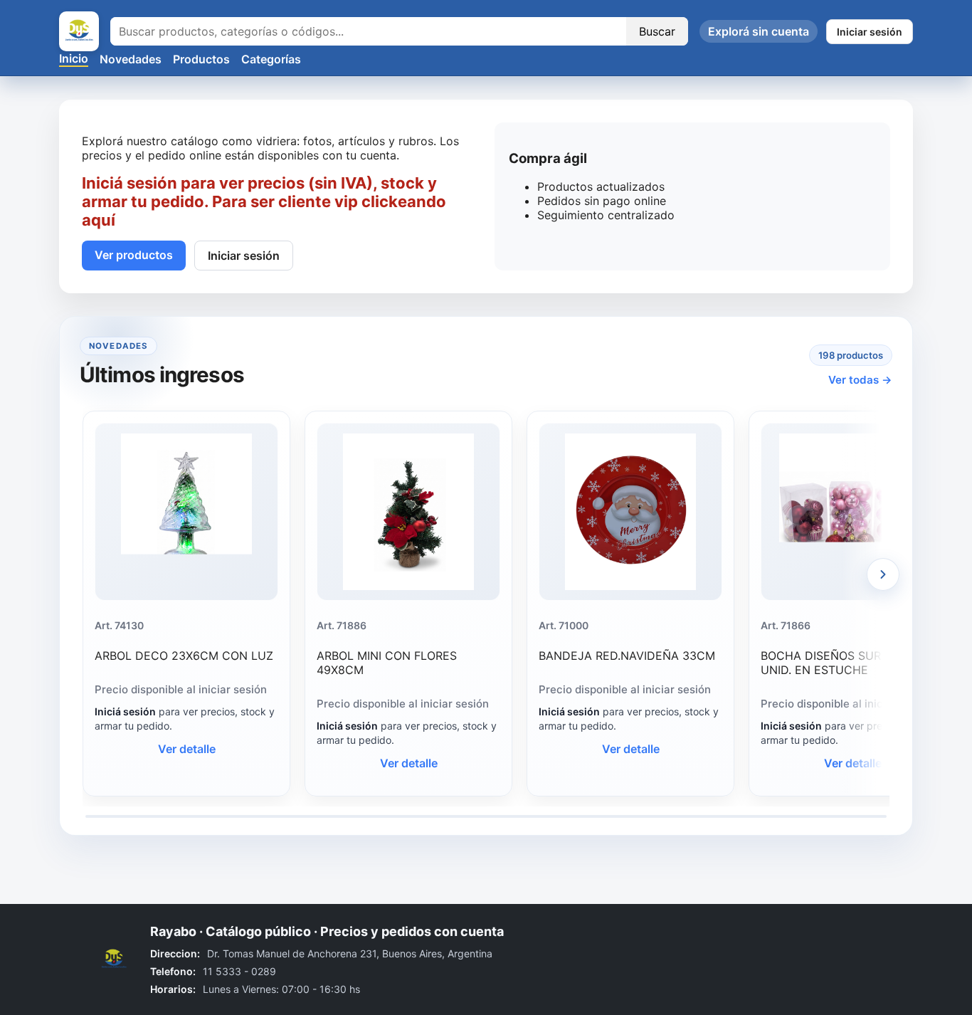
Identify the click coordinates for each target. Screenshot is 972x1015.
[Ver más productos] (883, 574)
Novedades (131, 59)
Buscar (657, 31)
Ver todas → (860, 379)
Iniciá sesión (125, 711)
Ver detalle (187, 749)
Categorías (271, 59)
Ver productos (134, 255)
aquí (98, 220)
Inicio (73, 58)
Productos (201, 59)
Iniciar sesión (869, 32)
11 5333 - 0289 (239, 971)
